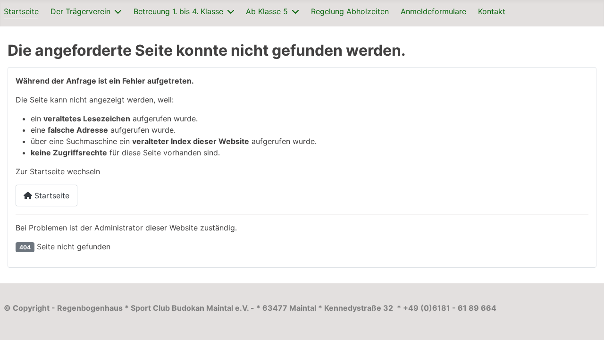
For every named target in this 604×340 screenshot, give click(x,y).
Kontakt (491, 11)
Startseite (21, 11)
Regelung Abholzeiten (350, 11)
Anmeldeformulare (433, 11)
